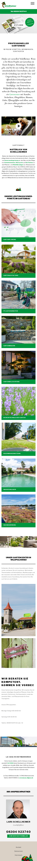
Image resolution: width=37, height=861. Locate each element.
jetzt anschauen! (18, 25)
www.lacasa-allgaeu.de (26, 778)
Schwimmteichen (9, 162)
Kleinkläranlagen (18, 164)
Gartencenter (14, 94)
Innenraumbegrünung (11, 160)
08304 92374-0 (20, 11)
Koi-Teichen (29, 162)
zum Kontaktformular (18, 836)
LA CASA (10, 763)
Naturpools (19, 162)
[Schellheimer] (9, 4)
